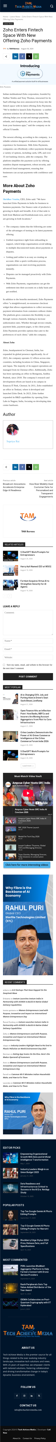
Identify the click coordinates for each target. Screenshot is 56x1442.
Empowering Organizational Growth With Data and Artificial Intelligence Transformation (35, 1157)
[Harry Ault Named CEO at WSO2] (10, 570)
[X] (29, 56)
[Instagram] (24, 1396)
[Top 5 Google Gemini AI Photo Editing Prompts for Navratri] (10, 1229)
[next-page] (9, 596)
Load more (27, 765)
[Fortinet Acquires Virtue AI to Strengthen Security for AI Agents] (10, 585)
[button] (28, 925)
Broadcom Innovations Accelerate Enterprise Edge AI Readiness (14, 487)
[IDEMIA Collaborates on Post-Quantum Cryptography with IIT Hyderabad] (10, 1303)
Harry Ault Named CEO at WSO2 (35, 566)
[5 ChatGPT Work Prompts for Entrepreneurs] (10, 556)
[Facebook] (22, 56)
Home (5, 16)
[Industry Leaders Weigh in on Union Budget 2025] (10, 1173)
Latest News (15, 16)
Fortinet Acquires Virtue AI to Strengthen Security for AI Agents (34, 584)
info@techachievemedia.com (28, 1410)
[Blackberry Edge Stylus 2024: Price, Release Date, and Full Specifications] (10, 1244)
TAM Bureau (14, 48)
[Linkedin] (15, 56)
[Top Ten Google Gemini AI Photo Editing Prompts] (10, 1215)
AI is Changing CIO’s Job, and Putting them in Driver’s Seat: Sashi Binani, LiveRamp (34, 698)
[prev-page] (5, 596)
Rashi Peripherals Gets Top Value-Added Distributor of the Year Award (35, 1287)
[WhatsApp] (36, 56)
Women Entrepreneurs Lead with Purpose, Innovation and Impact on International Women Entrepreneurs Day (25, 1013)
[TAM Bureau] (5, 48)
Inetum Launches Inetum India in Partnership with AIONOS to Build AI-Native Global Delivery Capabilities (25, 1001)
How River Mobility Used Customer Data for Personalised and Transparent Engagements (41, 490)
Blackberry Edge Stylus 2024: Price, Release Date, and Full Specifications (34, 1243)
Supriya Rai (13, 441)
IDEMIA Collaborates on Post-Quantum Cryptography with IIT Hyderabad (35, 1302)
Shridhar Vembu (11, 199)
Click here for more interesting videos (27, 864)
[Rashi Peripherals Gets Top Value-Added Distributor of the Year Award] (10, 1288)
